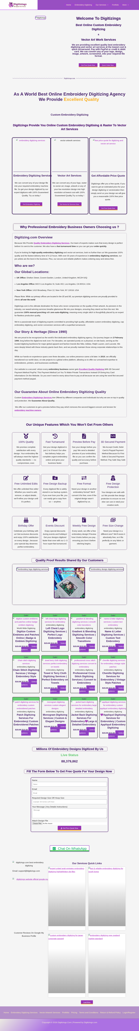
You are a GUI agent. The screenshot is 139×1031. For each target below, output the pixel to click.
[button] (107, 4)
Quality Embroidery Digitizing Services (52, 243)
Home (68, 5)
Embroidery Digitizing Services (24, 1012)
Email (34, 789)
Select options (29, 648)
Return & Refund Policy (110, 1012)
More (124, 5)
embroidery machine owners (28, 410)
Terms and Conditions (88, 1012)
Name (34, 780)
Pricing (74, 1012)
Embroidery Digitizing (83, 5)
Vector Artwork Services (49, 1012)
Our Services (101, 5)
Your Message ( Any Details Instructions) (49, 807)
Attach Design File (40, 821)
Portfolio (115, 5)
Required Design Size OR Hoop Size (48, 798)
